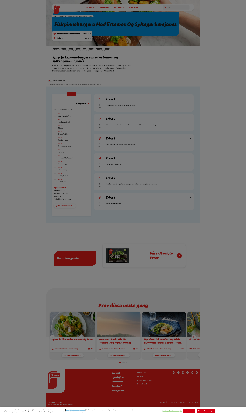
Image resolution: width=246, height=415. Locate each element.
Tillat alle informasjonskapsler (206, 411)
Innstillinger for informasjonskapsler (172, 411)
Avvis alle (189, 411)
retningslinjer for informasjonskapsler (75, 410)
